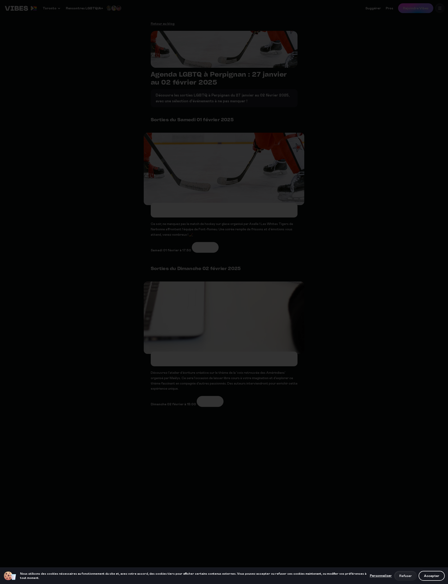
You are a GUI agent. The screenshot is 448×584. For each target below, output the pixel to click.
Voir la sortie (205, 247)
